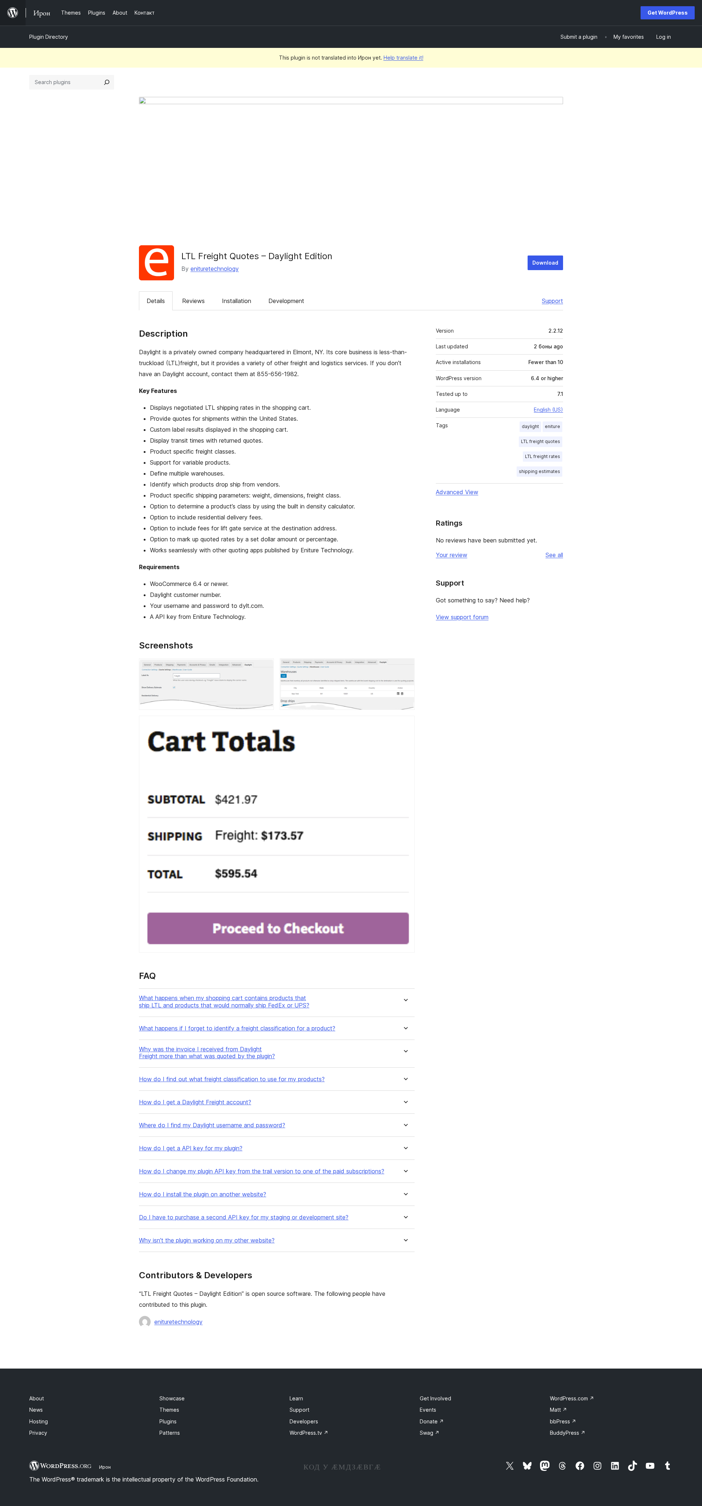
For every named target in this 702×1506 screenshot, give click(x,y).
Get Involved (435, 1398)
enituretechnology (214, 268)
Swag (429, 1433)
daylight (530, 426)
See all (554, 555)
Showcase (172, 1398)
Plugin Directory (48, 37)
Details (156, 300)
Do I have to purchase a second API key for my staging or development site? (243, 1217)
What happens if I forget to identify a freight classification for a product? (237, 1028)
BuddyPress (567, 1433)
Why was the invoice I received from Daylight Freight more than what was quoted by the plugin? (207, 1053)
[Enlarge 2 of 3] (404, 668)
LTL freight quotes (540, 441)
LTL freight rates (542, 456)
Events (428, 1410)
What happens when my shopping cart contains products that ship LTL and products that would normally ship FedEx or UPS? (224, 1002)
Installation (236, 300)
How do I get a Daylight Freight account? (195, 1102)
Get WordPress (668, 13)
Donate (432, 1421)
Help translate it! (403, 57)
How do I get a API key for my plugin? (190, 1148)
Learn (296, 1398)
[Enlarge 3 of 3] (404, 725)
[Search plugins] (106, 82)
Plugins (168, 1421)
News (36, 1410)
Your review (451, 555)
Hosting (38, 1421)
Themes (169, 1410)
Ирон (105, 1467)
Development (286, 300)
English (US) (548, 409)
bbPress (563, 1421)
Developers (304, 1421)
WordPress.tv (309, 1433)
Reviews (193, 300)
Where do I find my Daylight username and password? (212, 1125)
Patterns (169, 1433)
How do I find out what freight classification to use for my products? (232, 1079)
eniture (552, 426)
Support (552, 300)
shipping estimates (539, 471)
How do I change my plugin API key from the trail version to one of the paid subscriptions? (261, 1171)
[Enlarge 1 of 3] (264, 668)
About (36, 1398)
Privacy (38, 1433)
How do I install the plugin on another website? (202, 1194)
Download (545, 263)
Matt (558, 1410)
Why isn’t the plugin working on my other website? (207, 1240)
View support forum (462, 617)
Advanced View (457, 492)
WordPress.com (572, 1398)
